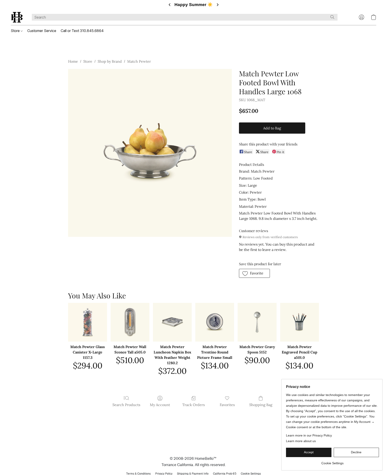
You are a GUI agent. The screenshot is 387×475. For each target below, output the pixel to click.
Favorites (227, 404)
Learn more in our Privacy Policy (309, 435)
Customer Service (41, 30)
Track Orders (193, 404)
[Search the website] (332, 17)
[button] (17, 17)
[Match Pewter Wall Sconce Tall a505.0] (130, 322)
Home (73, 61)
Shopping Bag (260, 404)
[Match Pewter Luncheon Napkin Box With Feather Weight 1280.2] (172, 322)
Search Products (126, 404)
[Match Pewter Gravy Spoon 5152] (257, 322)
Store (16, 30)
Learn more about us (301, 441)
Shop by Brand (110, 61)
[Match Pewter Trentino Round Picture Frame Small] (214, 322)
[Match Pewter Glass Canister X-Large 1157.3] (87, 322)
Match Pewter (139, 61)
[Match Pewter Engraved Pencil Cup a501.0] (299, 322)
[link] (332, 461)
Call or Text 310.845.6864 (82, 30)
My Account (160, 404)
